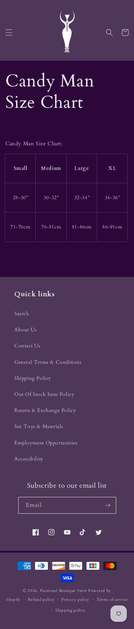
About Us (25, 329)
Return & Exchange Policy (45, 410)
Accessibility (28, 459)
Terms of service (112, 599)
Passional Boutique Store (63, 590)
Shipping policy (70, 610)
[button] (9, 32)
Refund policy (41, 599)
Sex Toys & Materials (38, 426)
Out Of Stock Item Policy (44, 394)
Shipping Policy (32, 378)
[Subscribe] (108, 505)
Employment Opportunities (46, 442)
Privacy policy (75, 599)
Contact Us (27, 345)
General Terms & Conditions (48, 362)
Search (21, 313)
